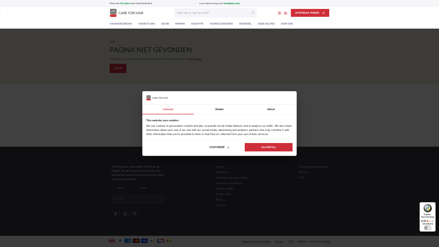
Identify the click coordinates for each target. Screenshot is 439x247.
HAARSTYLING (146, 23)
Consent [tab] (168, 109)
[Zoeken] (253, 12)
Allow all (268, 147)
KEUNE (165, 23)
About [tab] (271, 109)
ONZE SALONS (266, 23)
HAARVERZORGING (121, 23)
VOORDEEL (245, 23)
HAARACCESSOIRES (221, 23)
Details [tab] (219, 109)
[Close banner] (291, 98)
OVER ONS (287, 23)
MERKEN (180, 23)
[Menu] (433, 204)
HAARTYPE (197, 23)
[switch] (427, 228)
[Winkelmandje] (286, 13)
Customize (217, 147)
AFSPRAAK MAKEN (307, 12)
